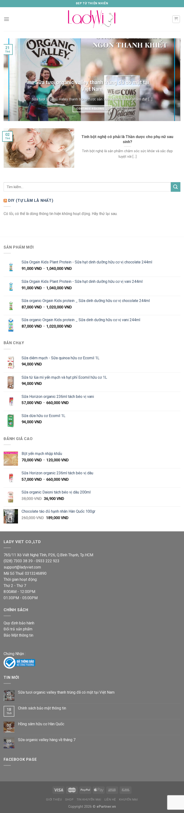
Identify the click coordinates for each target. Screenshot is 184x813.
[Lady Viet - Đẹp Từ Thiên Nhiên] (92, 19)
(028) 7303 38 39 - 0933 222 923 (31, 561)
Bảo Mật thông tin (18, 635)
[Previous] (13, 79)
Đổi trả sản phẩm (18, 629)
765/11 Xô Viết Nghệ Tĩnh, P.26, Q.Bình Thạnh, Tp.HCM (48, 555)
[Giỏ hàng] (176, 19)
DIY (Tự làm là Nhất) (30, 200)
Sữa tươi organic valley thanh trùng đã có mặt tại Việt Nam (66, 692)
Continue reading (92, 108)
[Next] (171, 79)
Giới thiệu (54, 799)
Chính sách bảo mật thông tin (42, 708)
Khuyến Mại (128, 799)
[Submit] (175, 187)
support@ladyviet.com (22, 567)
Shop (69, 799)
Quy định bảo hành (19, 623)
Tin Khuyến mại (89, 799)
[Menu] (6, 19)
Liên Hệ (110, 799)
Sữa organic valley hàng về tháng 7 (46, 740)
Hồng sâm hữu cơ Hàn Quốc (41, 724)
